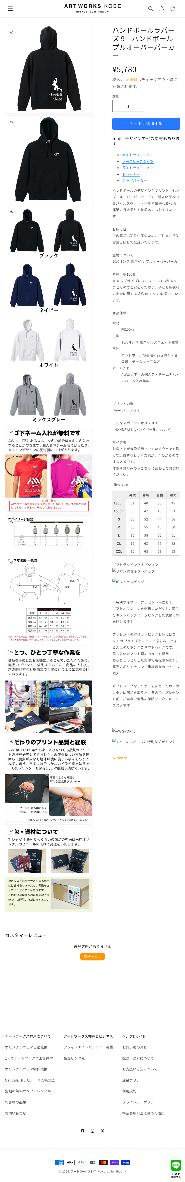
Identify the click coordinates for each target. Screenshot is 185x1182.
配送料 (131, 79)
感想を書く (92, 956)
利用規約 (129, 1090)
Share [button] (122, 757)
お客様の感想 (15, 1101)
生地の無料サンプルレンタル (28, 1090)
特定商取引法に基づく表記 (143, 1112)
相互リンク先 (74, 1057)
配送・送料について (138, 1057)
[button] (10, 8)
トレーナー (131, 174)
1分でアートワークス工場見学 (29, 1057)
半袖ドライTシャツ (137, 154)
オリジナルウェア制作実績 (26, 1068)
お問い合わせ (15, 1112)
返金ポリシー (132, 1079)
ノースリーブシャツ (138, 161)
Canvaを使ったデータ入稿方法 (30, 1079)
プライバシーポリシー (140, 1101)
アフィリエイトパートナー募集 (88, 1046)
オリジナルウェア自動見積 (26, 1046)
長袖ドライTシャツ (137, 167)
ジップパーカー (134, 180)
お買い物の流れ (134, 1046)
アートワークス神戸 (84, 1171)
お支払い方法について (140, 1068)
